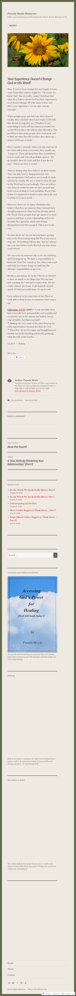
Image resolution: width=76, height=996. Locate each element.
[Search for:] (31, 555)
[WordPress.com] (25, 983)
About (11, 969)
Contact (11, 975)
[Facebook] (13, 983)
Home (11, 963)
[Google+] (17, 983)
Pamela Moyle (17, 400)
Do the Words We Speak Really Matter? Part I (32, 497)
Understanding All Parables (23, 503)
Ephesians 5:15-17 (16, 310)
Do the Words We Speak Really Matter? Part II (32, 490)
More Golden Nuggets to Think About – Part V (33, 510)
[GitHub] (21, 983)
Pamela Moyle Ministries (22, 13)
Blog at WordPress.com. (37, 989)
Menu (13, 25)
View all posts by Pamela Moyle (28, 391)
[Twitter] (9, 983)
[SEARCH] (55, 555)
